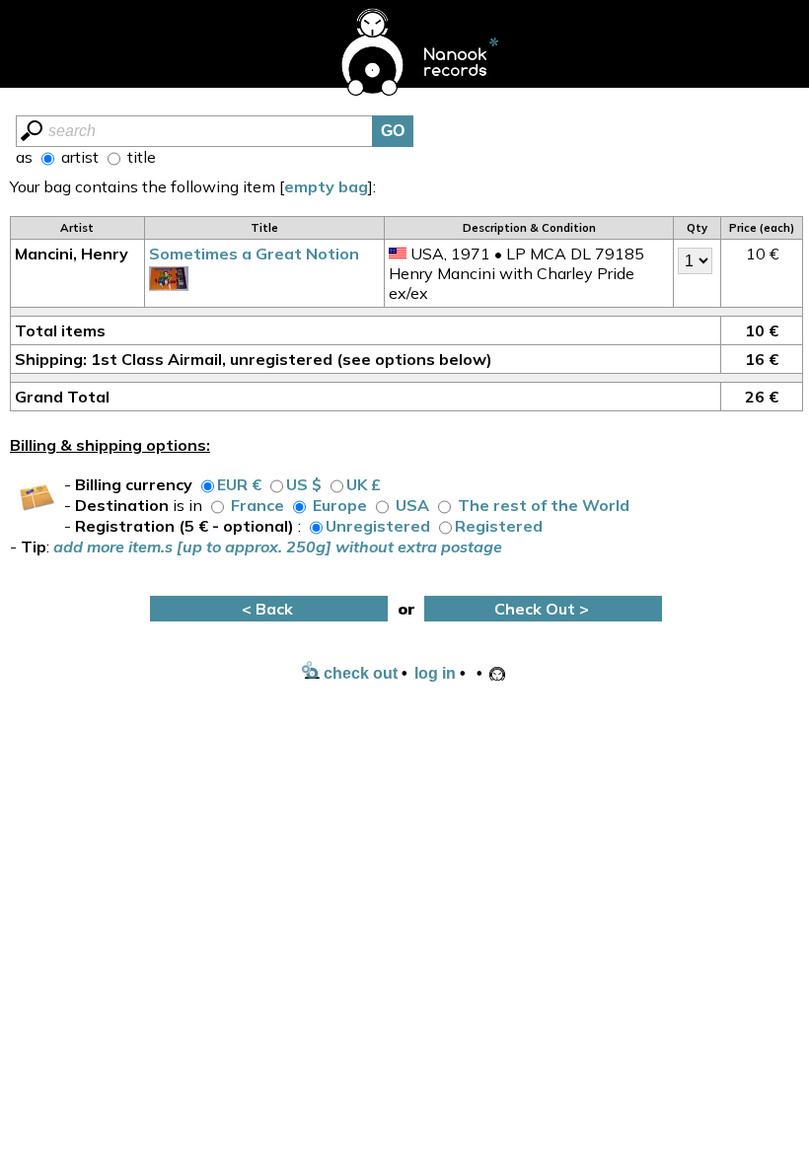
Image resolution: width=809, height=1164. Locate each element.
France (257, 505)
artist (78, 157)
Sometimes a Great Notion (254, 253)
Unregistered (378, 526)
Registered (499, 526)
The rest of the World (543, 505)
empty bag (326, 186)
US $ (304, 484)
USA (412, 505)
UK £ (363, 484)
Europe (340, 505)
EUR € (239, 484)
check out (359, 673)
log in (435, 673)
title (139, 157)
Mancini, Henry (71, 253)
